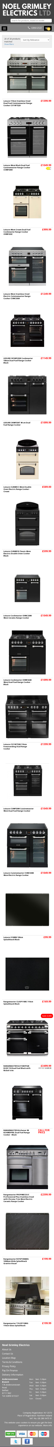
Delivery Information (12, 1374)
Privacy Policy (9, 1366)
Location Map (9, 1357)
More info (47, 1425)
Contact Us (7, 1353)
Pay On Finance (10, 1370)
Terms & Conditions (12, 1362)
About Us (6, 1349)
